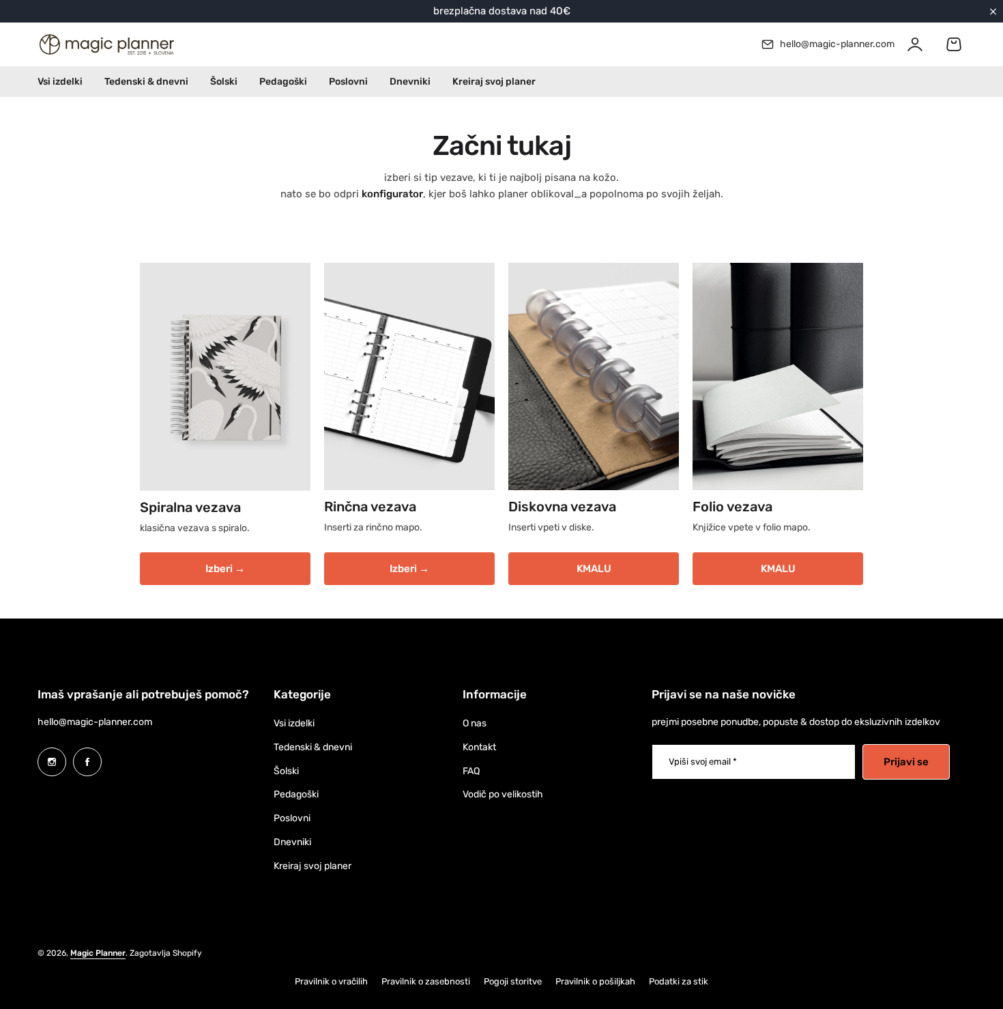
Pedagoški (296, 794)
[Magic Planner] (106, 44)
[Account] (915, 44)
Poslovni (292, 818)
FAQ (471, 771)
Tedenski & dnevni (313, 747)
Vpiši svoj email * (703, 761)
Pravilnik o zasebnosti (425, 981)
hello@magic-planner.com (95, 722)
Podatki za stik (678, 981)
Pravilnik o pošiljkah (595, 981)
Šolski (286, 771)
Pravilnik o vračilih (331, 981)
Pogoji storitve (513, 981)
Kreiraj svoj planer (312, 866)
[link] (593, 376)
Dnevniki (292, 842)
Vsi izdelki (294, 723)
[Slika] (225, 377)
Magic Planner (98, 953)
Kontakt (479, 747)
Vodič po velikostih (503, 794)
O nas (474, 723)
